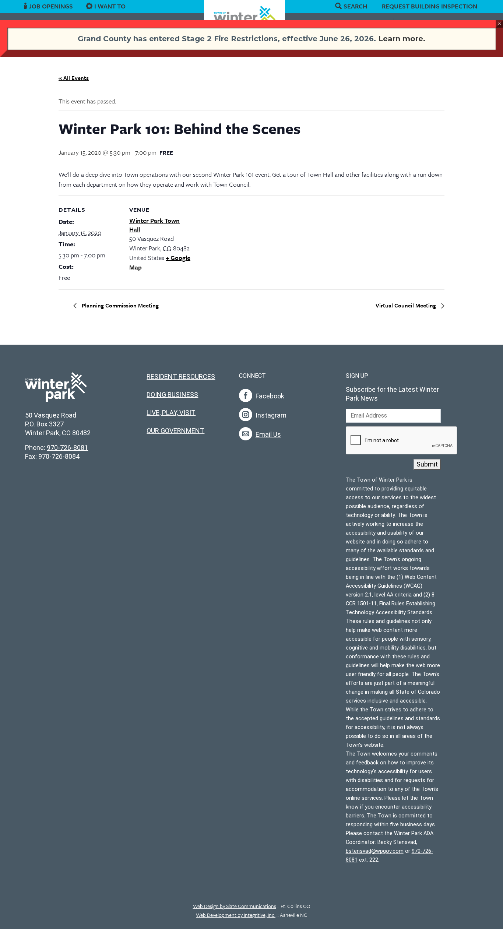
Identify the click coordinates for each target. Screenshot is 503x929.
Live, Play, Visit (171, 412)
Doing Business (172, 394)
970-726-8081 (67, 447)
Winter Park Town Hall (154, 225)
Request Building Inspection (429, 6)
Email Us (268, 434)
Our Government (175, 430)
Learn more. (401, 38)
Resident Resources (181, 376)
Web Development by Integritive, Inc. (235, 915)
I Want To (110, 6)
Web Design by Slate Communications (234, 906)
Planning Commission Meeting (119, 305)
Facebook (270, 396)
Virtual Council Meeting (406, 305)
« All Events (74, 78)
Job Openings (51, 6)
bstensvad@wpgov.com (375, 851)
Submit (427, 464)
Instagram (271, 415)
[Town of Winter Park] (56, 391)
